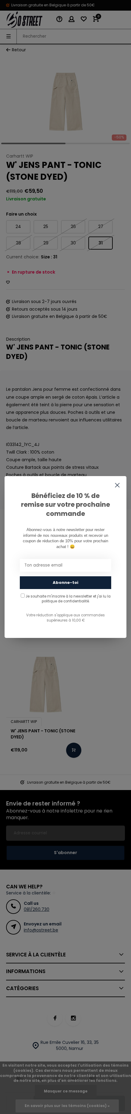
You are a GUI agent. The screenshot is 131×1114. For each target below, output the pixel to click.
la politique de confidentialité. (76, 599)
